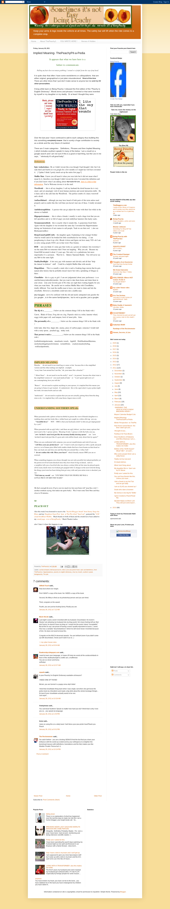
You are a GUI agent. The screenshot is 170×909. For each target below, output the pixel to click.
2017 (115, 349)
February (117, 402)
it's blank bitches (120, 462)
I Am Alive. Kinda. (118, 307)
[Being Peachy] (118, 97)
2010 (115, 508)
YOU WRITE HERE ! (68, 41)
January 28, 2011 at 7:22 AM (49, 610)
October (117, 377)
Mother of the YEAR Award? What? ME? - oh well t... (124, 450)
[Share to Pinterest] (76, 566)
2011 (115, 368)
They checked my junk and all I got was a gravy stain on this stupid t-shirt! (124, 317)
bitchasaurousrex (55, 570)
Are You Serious (119, 295)
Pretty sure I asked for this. (123, 473)
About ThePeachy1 (48, 41)
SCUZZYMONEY (119, 313)
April (116, 395)
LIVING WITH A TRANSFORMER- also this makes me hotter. (124, 444)
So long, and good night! (120, 256)
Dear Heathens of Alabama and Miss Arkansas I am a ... (125, 438)
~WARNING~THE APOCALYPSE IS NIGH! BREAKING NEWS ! (123, 409)
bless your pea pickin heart (71, 570)
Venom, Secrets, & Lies (122, 332)
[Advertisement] (68, 775)
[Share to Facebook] (73, 566)
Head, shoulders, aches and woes (124, 221)
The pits (45, 574)
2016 (115, 352)
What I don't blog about (122, 465)
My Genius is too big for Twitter (125, 493)
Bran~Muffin (47, 516)
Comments (117, 675)
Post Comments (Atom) (51, 800)
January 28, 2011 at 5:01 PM (49, 729)
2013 (115, 362)
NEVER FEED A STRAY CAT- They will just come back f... (125, 502)
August (117, 383)
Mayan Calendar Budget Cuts (125, 414)
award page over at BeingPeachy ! (49, 519)
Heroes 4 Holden (88, 41)
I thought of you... (120, 431)
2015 (115, 355)
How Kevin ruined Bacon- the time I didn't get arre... (124, 427)
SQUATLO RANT (119, 246)
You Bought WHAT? (119, 282)
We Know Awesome (120, 270)
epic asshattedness (86, 570)
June (116, 389)
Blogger (123, 892)
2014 (115, 359)
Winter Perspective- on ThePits (125, 423)
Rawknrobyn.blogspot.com (49, 652)
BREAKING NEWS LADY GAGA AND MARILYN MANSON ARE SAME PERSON (63, 828)
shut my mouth (77, 572)
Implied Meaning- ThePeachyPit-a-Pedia (123, 418)
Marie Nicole (44, 617)
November (118, 374)
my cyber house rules (121, 288)
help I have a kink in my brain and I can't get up (63, 853)
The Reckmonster (46, 736)
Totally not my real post (122, 459)
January (117, 405)
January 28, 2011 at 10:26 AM (50, 698)
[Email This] (66, 566)
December (118, 371)
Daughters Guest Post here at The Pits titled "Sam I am (64, 514)
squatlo (42, 672)
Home (33, 41)
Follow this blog (123, 535)
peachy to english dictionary (63, 572)
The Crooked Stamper (121, 254)
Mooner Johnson (119, 227)
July (116, 386)
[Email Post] (61, 566)
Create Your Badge (116, 99)
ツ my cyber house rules (48, 642)
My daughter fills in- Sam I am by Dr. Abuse (124, 469)
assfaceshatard (44, 570)
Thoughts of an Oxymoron (123, 262)
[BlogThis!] (68, 566)
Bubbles (115, 289)
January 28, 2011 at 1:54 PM (49, 714)
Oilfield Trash (44, 586)
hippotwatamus (48, 572)
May (116, 392)
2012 (115, 365)
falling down (50, 814)
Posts (115, 671)
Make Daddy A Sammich (122, 305)
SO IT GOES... (118, 248)
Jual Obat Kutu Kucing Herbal (122, 264)
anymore (116, 240)
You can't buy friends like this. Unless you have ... (124, 477)
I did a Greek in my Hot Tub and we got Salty (124, 482)
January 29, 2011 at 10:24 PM (50, 749)
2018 (115, 346)
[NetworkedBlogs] (123, 531)
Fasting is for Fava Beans (123, 434)
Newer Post (38, 796)
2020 (115, 343)
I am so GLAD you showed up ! (125, 486)
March (116, 399)
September (118, 380)
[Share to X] (71, 566)
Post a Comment (42, 754)
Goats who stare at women (123, 490)
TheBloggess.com (120, 205)
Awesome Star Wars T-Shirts (122, 272)
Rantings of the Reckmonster (124, 329)
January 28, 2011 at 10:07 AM (50, 665)
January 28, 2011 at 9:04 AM (49, 645)
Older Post (98, 796)
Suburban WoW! (119, 325)
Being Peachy (114, 61)
